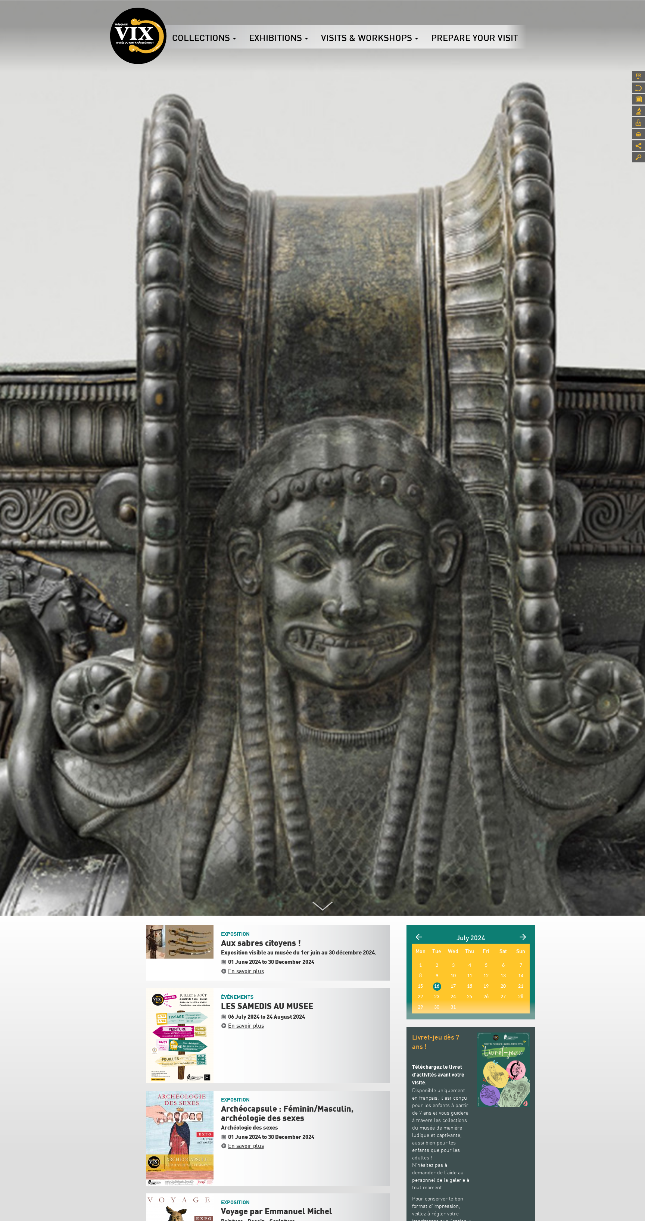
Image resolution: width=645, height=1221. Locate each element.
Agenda (638, 99)
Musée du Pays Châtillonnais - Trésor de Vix (166, 16)
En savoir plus (246, 971)
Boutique (638, 134)
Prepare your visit (474, 37)
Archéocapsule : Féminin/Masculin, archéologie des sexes (287, 1113)
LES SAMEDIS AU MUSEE (267, 1006)
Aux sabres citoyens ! (261, 943)
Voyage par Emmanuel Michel (276, 1211)
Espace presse (638, 122)
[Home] (138, 35)
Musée (638, 87)
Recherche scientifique (638, 111)
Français (638, 76)
